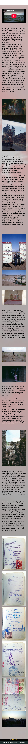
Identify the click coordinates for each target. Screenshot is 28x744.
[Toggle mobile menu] (25, 2)
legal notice (14, 739)
